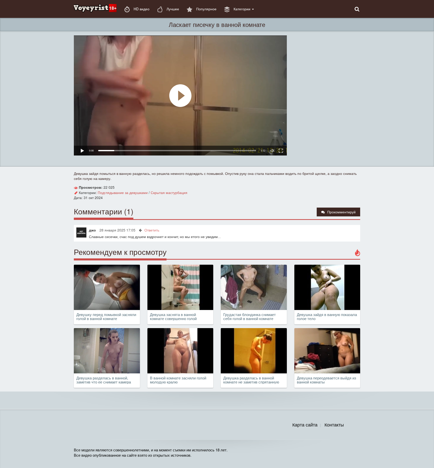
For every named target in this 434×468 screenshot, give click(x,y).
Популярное (205, 8)
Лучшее (172, 8)
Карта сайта (304, 424)
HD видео (141, 8)
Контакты (334, 424)
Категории (242, 8)
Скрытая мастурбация (169, 192)
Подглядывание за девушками (123, 192)
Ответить (151, 229)
